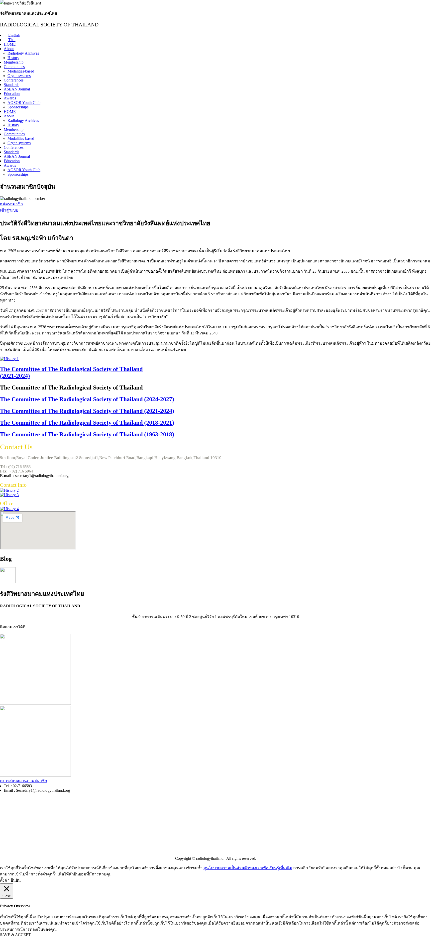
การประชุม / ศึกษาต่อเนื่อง (23, 810)
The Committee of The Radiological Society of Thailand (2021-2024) (87, 411)
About (9, 49)
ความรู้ (6, 820)
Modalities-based (20, 71)
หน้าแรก (7, 800)
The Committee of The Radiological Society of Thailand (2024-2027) (87, 399)
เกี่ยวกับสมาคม (13, 849)
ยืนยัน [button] (16, 880)
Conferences (13, 80)
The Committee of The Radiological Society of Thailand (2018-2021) (87, 422)
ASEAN (7, 840)
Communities (14, 67)
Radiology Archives (23, 53)
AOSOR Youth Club (23, 102)
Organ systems (19, 76)
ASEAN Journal (17, 89)
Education (12, 93)
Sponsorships (17, 107)
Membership (13, 62)
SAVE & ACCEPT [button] (15, 935)
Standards (11, 84)
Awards (10, 98)
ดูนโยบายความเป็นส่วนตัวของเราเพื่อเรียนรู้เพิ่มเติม (248, 868)
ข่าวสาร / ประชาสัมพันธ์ (21, 830)
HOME (10, 44)
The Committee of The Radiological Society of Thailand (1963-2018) (87, 434)
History (13, 58)
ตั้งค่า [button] (4, 880)
